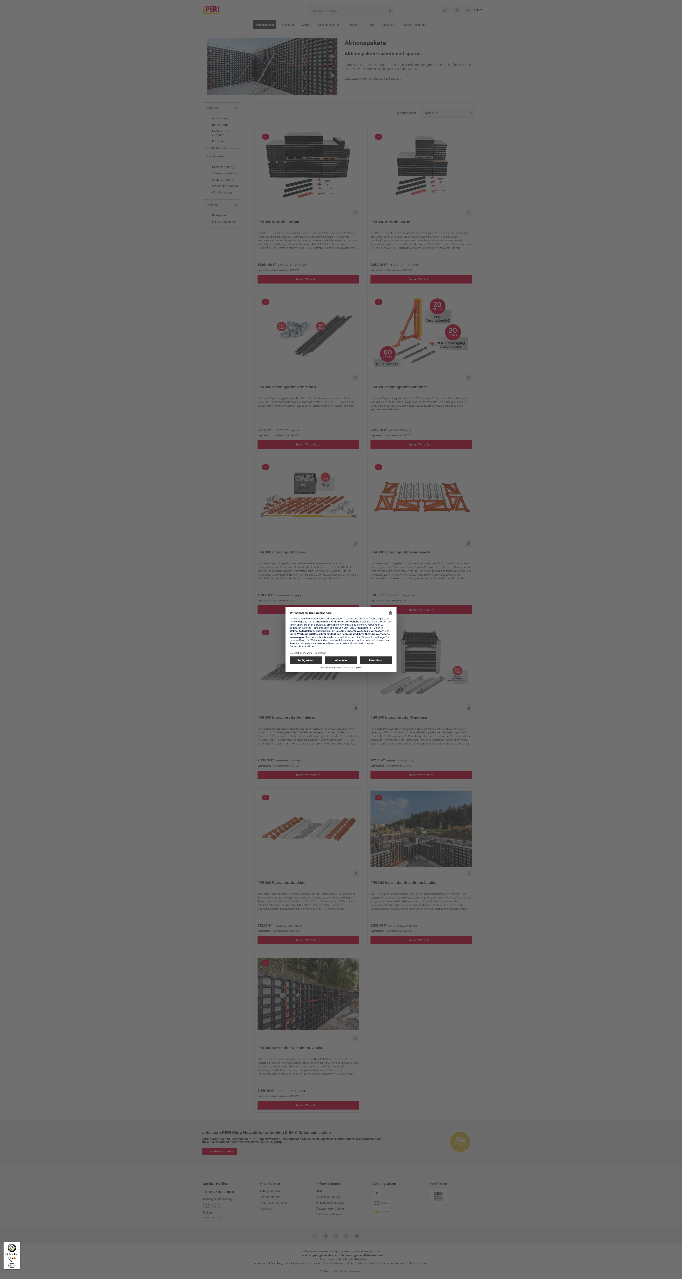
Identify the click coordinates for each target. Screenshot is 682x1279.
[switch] (11, 1265)
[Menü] (18, 1244)
